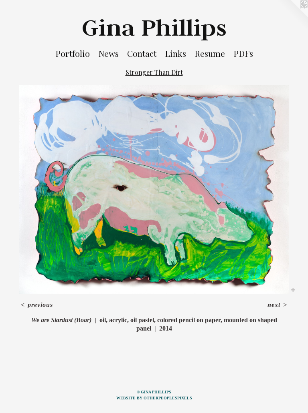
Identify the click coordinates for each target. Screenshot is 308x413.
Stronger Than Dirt (154, 72)
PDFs (243, 53)
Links (175, 53)
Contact (141, 53)
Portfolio (72, 53)
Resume (210, 53)
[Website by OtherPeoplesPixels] (292, 16)
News (108, 53)
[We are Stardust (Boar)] (154, 190)
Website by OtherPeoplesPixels (154, 398)
